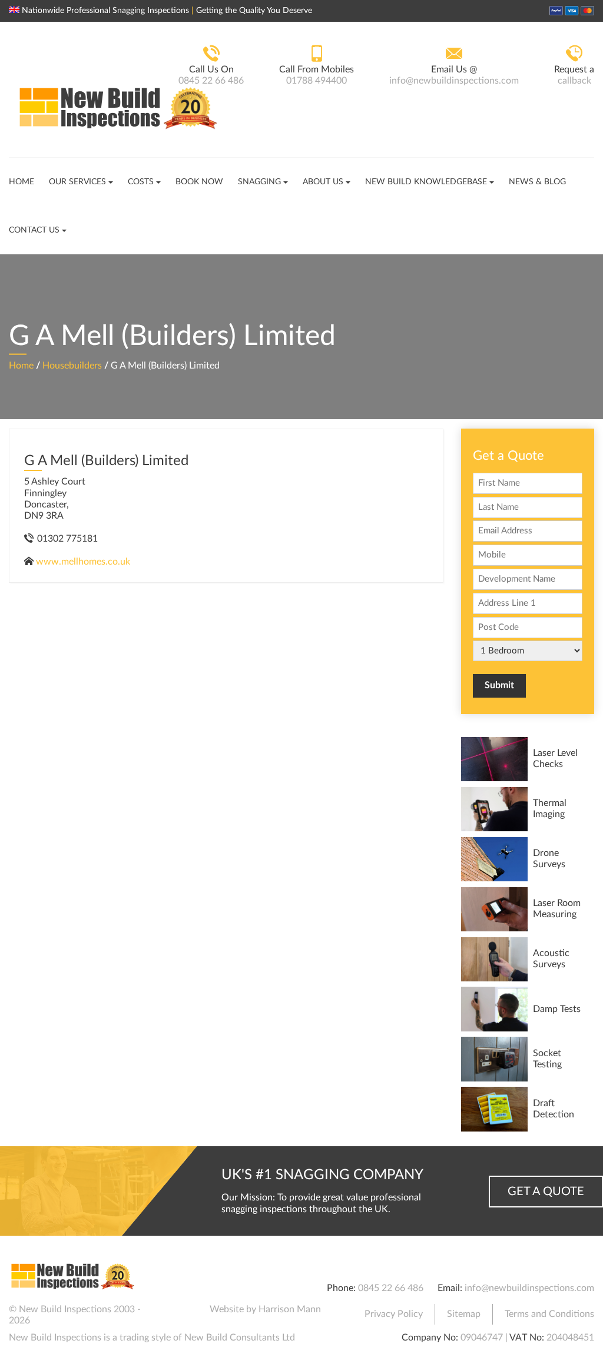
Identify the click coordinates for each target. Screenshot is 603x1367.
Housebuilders (72, 365)
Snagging (259, 182)
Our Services (77, 182)
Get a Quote (546, 1191)
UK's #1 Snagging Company (322, 1175)
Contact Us (34, 230)
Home (21, 182)
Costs (141, 182)
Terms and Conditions (549, 1314)
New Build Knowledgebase (426, 182)
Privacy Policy (394, 1314)
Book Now (199, 182)
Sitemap (464, 1314)
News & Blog (537, 182)
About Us (323, 182)
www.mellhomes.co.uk (83, 561)
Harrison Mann (290, 1309)
